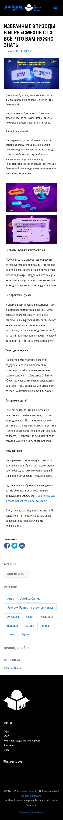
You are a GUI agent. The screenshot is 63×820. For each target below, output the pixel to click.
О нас (6, 750)
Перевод (12, 626)
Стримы (26, 634)
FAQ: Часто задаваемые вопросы (22, 740)
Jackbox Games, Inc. (31, 795)
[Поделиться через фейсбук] (7, 546)
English (10, 598)
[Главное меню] (55, 7)
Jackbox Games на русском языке (30, 607)
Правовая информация (31, 812)
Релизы (45, 626)
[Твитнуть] (14, 546)
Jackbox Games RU (28, 791)
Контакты (9, 745)
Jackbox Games (30, 598)
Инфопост (46, 617)
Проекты (29, 626)
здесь (18, 526)
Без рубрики (13, 616)
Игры (29, 616)
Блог (6, 735)
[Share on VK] (22, 546)
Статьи (11, 634)
